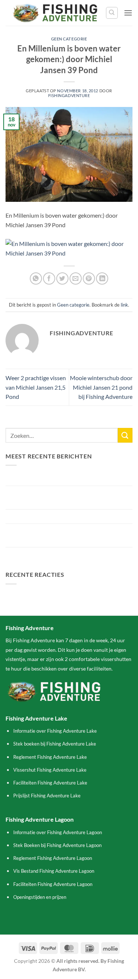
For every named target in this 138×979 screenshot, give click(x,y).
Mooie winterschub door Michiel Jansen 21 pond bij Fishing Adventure (101, 387)
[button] (128, 13)
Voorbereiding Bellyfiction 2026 (46, 516)
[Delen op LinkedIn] (102, 278)
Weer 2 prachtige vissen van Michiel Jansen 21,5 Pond (36, 387)
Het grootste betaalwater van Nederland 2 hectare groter (69, 535)
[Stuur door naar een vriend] (76, 278)
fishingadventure (69, 95)
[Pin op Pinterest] (89, 278)
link (124, 305)
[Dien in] (125, 435)
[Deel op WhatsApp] (36, 278)
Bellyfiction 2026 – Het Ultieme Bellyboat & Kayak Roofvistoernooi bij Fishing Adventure (69, 497)
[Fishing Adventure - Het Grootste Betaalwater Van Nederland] (55, 13)
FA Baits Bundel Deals (33, 554)
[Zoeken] (112, 13)
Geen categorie (69, 38)
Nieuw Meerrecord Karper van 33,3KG (54, 478)
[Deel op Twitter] (62, 278)
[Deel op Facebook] (49, 278)
